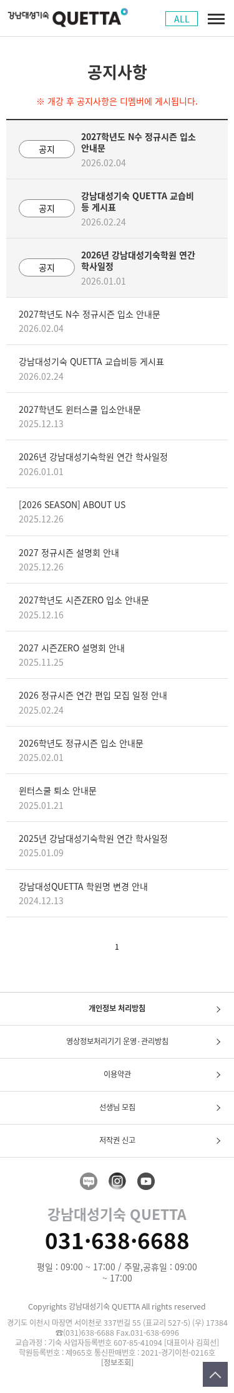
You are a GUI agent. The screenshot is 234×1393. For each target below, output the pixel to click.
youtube (146, 1181)
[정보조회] (117, 1363)
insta (117, 1181)
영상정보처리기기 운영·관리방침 (117, 1041)
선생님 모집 (117, 1107)
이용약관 (117, 1074)
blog (88, 1181)
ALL (182, 18)
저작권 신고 (117, 1140)
